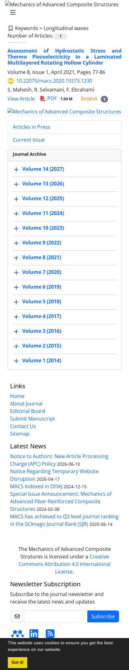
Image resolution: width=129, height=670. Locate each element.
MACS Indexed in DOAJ (36, 486)
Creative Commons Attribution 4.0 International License (65, 564)
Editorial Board (27, 411)
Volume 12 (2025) (43, 198)
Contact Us (23, 426)
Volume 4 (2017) (41, 316)
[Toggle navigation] (62, 12)
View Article (21, 98)
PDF (59, 98)
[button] (63, 650)
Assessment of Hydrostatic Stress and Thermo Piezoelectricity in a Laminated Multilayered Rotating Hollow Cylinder (64, 56)
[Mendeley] (17, 635)
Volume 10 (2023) (43, 227)
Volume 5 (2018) (41, 301)
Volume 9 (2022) (41, 242)
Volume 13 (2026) (43, 183)
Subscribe (103, 616)
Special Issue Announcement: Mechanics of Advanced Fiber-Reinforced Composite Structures (60, 501)
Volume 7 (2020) (41, 272)
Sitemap (19, 433)
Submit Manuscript (32, 418)
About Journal (26, 403)
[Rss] (50, 635)
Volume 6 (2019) (41, 286)
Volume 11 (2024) (43, 213)
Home (17, 396)
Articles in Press (31, 126)
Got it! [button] (17, 662)
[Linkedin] (33, 635)
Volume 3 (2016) (41, 330)
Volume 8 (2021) (41, 257)
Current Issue (29, 139)
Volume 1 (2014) (41, 360)
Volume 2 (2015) (41, 345)
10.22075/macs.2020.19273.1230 (54, 80)
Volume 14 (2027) (43, 168)
